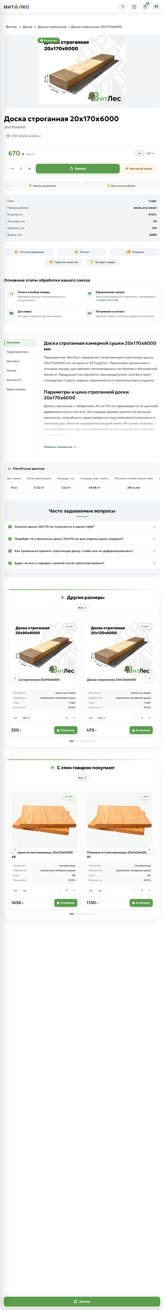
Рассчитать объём (123, 186)
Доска (27, 27)
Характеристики (17, 352)
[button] (82, 527)
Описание (13, 342)
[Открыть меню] (134, 6)
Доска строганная (52, 27)
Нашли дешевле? (44, 186)
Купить (80, 168)
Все (80, 607)
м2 (15, 890)
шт (139, 153)
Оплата (11, 370)
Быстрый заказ (141, 168)
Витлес (11, 27)
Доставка (13, 361)
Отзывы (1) (14, 380)
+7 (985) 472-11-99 (107, 300)
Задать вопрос (16, 389)
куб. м (150, 153)
